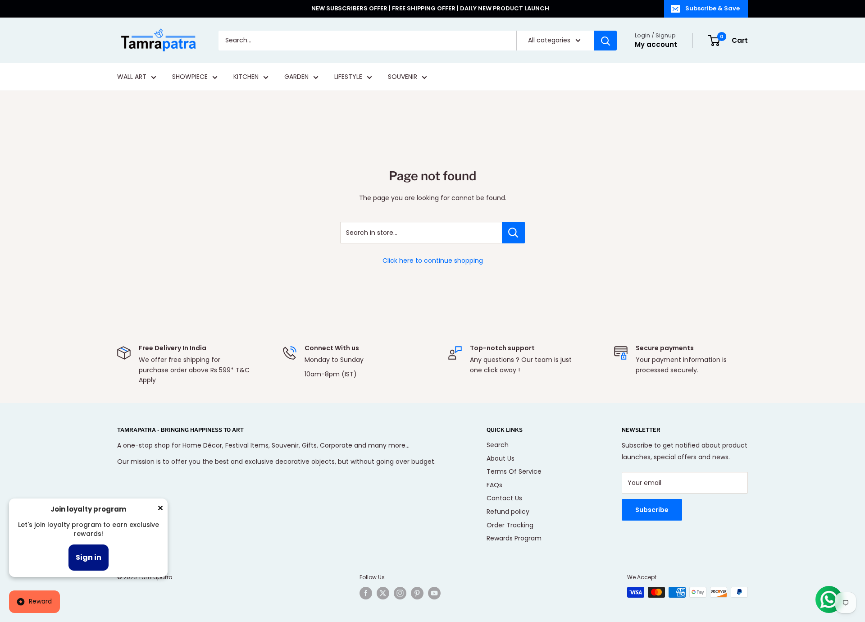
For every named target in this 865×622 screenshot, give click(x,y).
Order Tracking (510, 525)
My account (656, 44)
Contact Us (504, 498)
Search (498, 444)
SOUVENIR (402, 77)
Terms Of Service (514, 471)
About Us (500, 458)
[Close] (160, 509)
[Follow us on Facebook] (366, 593)
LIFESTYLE (348, 77)
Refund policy (508, 511)
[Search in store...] (513, 232)
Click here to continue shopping (432, 260)
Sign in (88, 557)
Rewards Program (514, 538)
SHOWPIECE (190, 77)
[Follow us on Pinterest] (417, 593)
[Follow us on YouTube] (434, 593)
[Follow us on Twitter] (383, 593)
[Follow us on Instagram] (400, 593)
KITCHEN (246, 77)
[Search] (605, 40)
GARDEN (296, 77)
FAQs (494, 484)
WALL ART (131, 77)
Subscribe (652, 509)
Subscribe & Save (712, 8)
